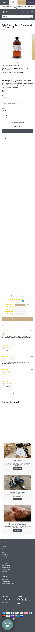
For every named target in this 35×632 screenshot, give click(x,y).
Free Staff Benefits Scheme (7, 585)
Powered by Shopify (22, 628)
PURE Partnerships (6, 581)
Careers (3, 561)
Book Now (3, 544)
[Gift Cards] (17, 450)
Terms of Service (21, 624)
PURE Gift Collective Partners (8, 583)
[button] (9, 305)
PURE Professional (6, 30)
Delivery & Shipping (6, 567)
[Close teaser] (14, 619)
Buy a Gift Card (17, 468)
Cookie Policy (4, 571)
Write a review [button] (17, 319)
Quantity (4, 115)
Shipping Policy (26, 626)
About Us (3, 550)
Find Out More (17, 498)
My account (4, 573)
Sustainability (5, 589)
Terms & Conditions (6, 565)
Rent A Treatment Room (7, 590)
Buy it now (17, 131)
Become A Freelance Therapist (8, 563)
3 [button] (19, 393)
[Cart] (27, 12)
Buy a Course (17, 530)
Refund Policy (16, 626)
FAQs (3, 560)
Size (3, 95)
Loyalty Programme (6, 556)
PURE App (4, 558)
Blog (2, 548)
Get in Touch (4, 552)
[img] (5, 331)
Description (5, 138)
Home (3, 22)
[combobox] (17, 16)
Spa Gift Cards (5, 546)
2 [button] (16, 393)
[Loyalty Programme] (17, 482)
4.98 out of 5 (22, 299)
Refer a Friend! (5, 554)
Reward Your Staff (5, 579)
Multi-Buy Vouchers (6, 587)
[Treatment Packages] (17, 513)
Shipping (13, 122)
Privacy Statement (6, 569)
